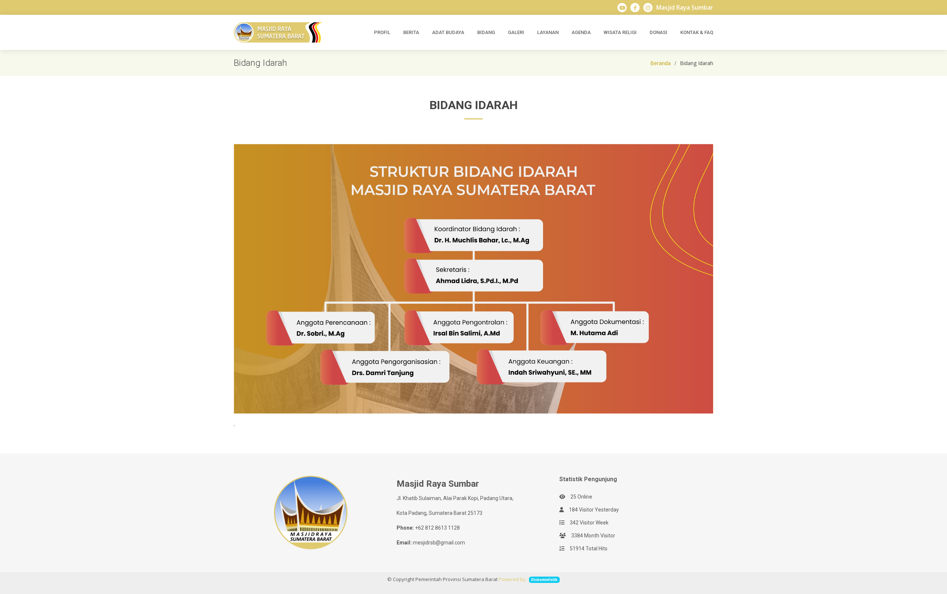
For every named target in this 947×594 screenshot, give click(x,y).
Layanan (548, 32)
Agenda (581, 32)
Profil (382, 32)
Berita (411, 32)
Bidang (486, 32)
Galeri (516, 32)
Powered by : (528, 579)
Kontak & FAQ (696, 32)
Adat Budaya (448, 32)
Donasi (658, 32)
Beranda (660, 63)
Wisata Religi (620, 32)
